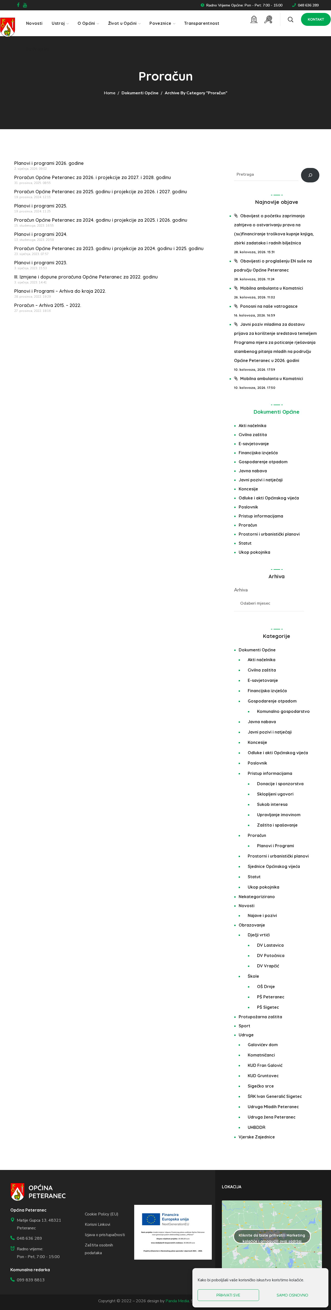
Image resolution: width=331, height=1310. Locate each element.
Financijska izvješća (258, 452)
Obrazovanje (252, 925)
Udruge (246, 1034)
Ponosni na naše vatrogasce (269, 306)
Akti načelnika (252, 425)
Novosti (246, 905)
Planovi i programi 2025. (40, 206)
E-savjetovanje (254, 443)
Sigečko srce (261, 1086)
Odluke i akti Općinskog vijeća (269, 497)
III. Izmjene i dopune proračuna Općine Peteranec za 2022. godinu (86, 277)
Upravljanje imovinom (278, 814)
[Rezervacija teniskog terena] (268, 19)
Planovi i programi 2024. (40, 234)
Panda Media (177, 1301)
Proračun (248, 525)
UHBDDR (256, 1127)
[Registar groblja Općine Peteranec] (254, 19)
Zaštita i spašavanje (277, 825)
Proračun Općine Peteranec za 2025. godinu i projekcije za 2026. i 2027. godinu (100, 192)
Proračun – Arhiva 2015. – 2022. (47, 305)
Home (109, 93)
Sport (244, 1025)
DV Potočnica (270, 955)
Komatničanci (261, 1055)
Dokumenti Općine (140, 93)
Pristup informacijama (261, 516)
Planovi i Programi (275, 845)
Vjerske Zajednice (257, 1136)
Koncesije (248, 488)
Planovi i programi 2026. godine (49, 163)
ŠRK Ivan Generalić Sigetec (275, 1096)
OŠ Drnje (266, 986)
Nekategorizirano (257, 896)
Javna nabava (253, 470)
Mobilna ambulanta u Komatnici (271, 288)
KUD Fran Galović (265, 1065)
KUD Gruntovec (263, 1075)
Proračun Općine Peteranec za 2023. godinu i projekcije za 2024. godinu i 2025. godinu (109, 248)
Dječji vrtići (259, 934)
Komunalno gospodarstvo (283, 711)
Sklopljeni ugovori (275, 794)
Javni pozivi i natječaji (261, 479)
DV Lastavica (270, 945)
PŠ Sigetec (268, 1007)
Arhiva (241, 590)
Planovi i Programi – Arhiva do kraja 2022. (60, 291)
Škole (253, 976)
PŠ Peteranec (270, 996)
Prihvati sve (228, 1295)
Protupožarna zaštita (260, 1016)
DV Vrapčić (268, 965)
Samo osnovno (292, 1295)
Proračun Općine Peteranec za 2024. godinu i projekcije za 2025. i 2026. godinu (100, 220)
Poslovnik (248, 507)
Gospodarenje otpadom (263, 461)
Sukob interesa (272, 804)
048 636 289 (308, 5)
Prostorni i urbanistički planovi (269, 534)
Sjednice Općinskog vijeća (274, 866)
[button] (290, 19)
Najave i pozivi (262, 915)
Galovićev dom (263, 1044)
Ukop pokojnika (254, 552)
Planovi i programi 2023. (40, 263)
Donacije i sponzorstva (280, 783)
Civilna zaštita (253, 434)
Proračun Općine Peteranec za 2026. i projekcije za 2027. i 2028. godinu (92, 177)
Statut (245, 543)
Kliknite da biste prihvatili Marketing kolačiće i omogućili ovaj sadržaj (272, 1238)
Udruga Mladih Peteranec (273, 1106)
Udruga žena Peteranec (272, 1117)
